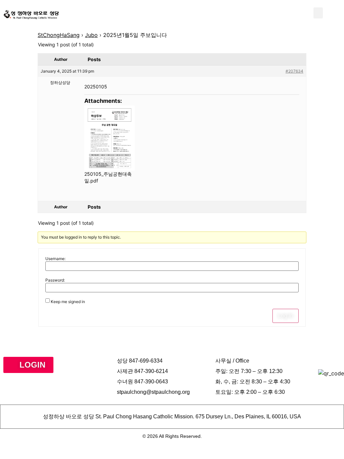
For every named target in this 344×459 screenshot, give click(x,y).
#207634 (294, 71)
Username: (55, 259)
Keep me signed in (68, 302)
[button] (318, 12)
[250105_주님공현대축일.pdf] (109, 138)
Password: (55, 280)
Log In (285, 316)
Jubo (91, 35)
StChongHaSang (59, 35)
